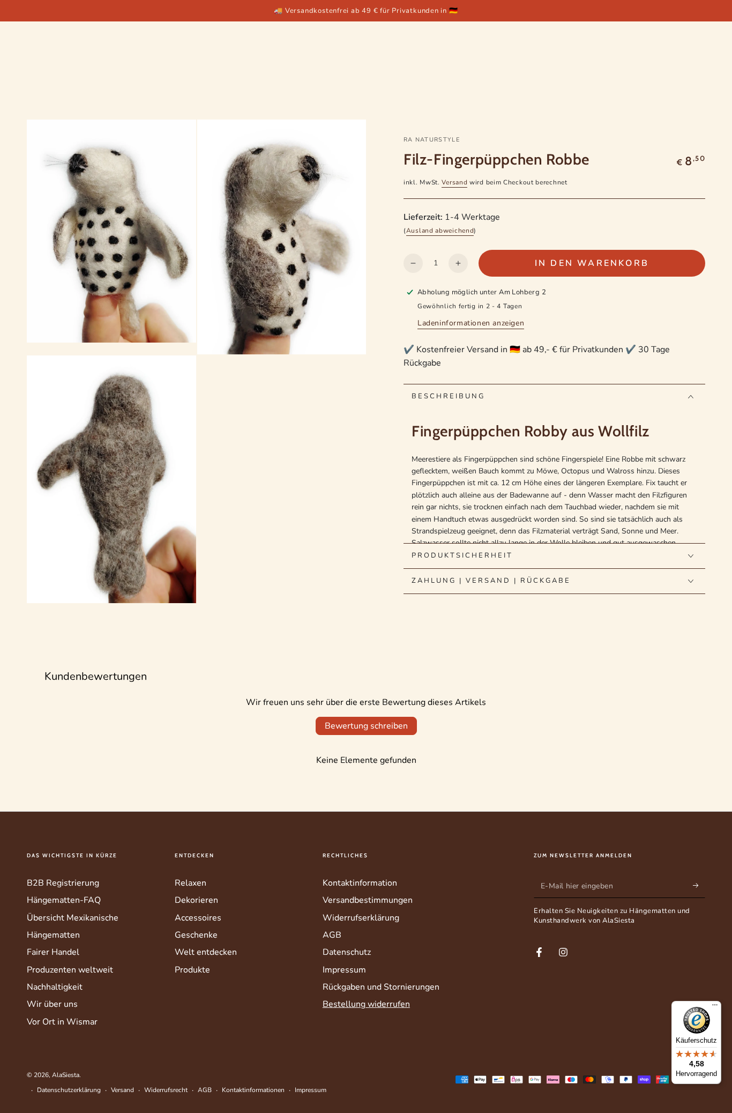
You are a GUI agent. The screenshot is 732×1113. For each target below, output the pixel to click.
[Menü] (714, 1007)
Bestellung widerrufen (366, 1004)
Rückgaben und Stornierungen (381, 987)
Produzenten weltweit (70, 970)
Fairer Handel (53, 952)
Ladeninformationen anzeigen (470, 323)
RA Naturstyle (432, 140)
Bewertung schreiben (366, 726)
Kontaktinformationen (253, 1090)
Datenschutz (347, 952)
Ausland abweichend (440, 230)
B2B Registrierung (63, 883)
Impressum (344, 970)
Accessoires (198, 918)
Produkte (192, 970)
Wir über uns (52, 1004)
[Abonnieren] (699, 885)
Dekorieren (196, 900)
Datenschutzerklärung (69, 1090)
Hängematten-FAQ (64, 900)
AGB (332, 935)
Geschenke (196, 935)
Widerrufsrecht (166, 1090)
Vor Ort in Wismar (62, 1022)
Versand (454, 182)
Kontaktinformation (360, 883)
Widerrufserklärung (361, 918)
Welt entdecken (206, 952)
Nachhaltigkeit (55, 987)
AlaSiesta (65, 1075)
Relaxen (190, 883)
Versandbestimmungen (368, 900)
